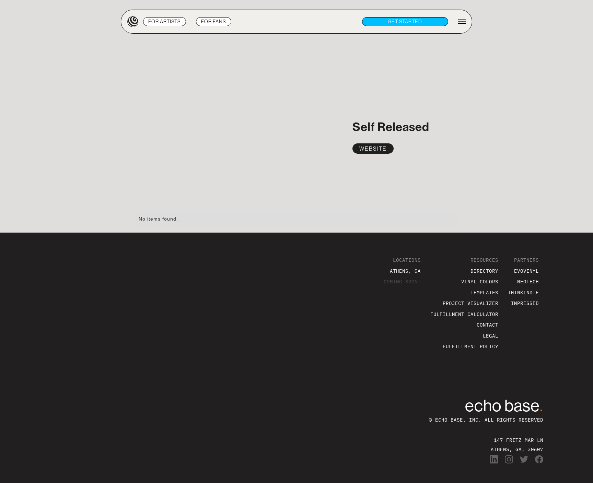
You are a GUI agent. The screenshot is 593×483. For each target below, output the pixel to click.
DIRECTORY (484, 271)
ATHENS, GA (405, 271)
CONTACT (487, 324)
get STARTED (405, 21)
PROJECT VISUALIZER (470, 303)
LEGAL (490, 335)
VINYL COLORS (479, 281)
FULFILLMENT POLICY (470, 346)
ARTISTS (164, 21)
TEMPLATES (484, 292)
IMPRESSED (525, 303)
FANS (213, 21)
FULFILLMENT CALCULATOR (464, 314)
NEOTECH (528, 281)
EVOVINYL (526, 271)
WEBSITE (373, 148)
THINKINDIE (523, 292)
